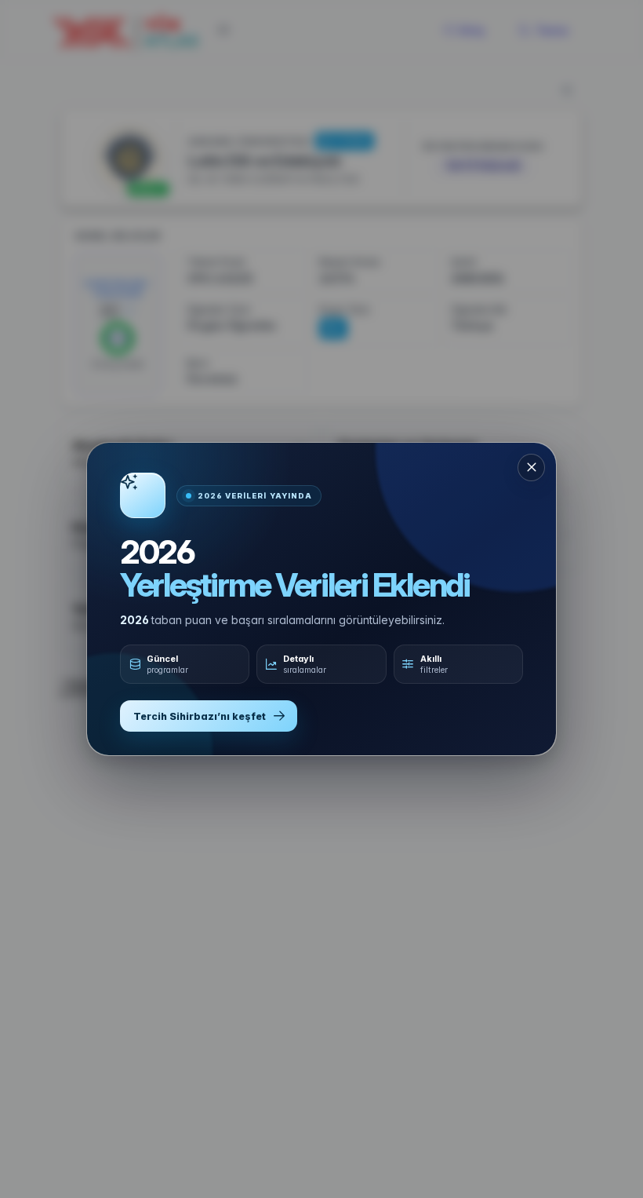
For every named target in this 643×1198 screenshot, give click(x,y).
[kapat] (531, 467)
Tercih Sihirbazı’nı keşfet (199, 716)
